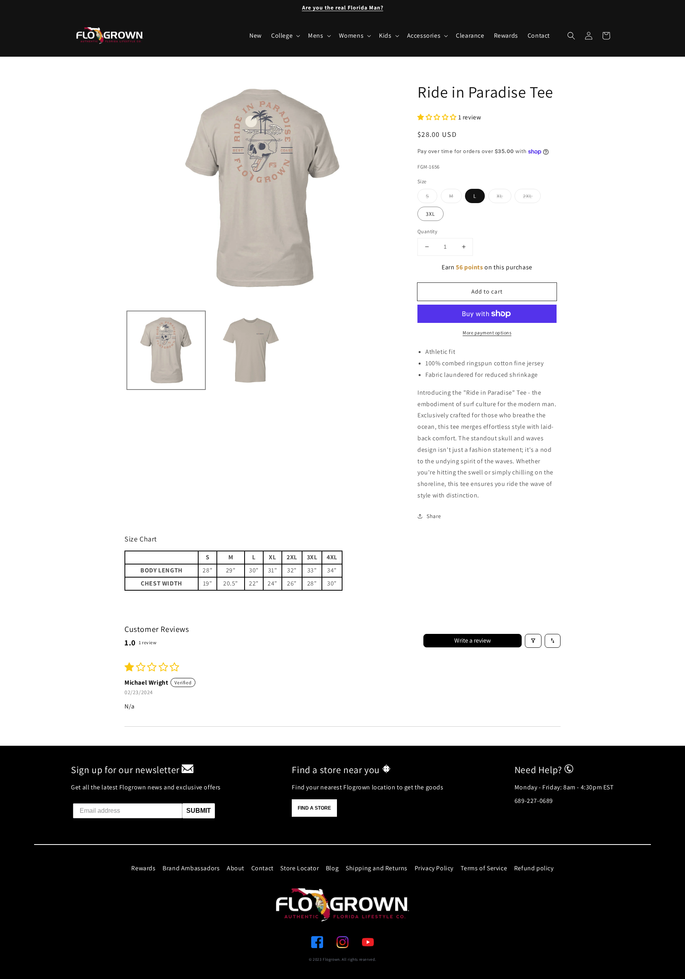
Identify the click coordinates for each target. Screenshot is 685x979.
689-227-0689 (534, 801)
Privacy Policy (434, 868)
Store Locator (299, 868)
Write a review (472, 640)
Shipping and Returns (377, 868)
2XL (527, 196)
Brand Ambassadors (191, 868)
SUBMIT (198, 810)
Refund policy (534, 868)
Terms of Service (484, 868)
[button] (571, 35)
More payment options (487, 333)
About (235, 868)
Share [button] (434, 516)
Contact (262, 868)
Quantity (427, 231)
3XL (430, 213)
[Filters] (533, 641)
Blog (332, 868)
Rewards (143, 868)
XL (500, 196)
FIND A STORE (314, 808)
